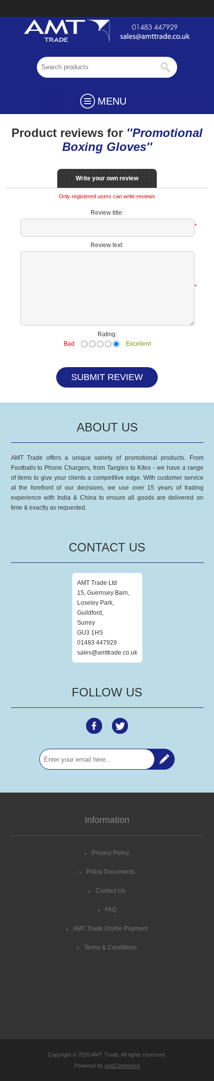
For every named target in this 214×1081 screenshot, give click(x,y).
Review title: (107, 212)
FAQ (110, 909)
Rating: (107, 334)
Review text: (107, 245)
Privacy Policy (110, 852)
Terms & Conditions (110, 947)
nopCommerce (122, 1066)
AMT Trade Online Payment (110, 928)
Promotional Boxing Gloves (132, 139)
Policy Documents (110, 871)
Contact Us (110, 890)
